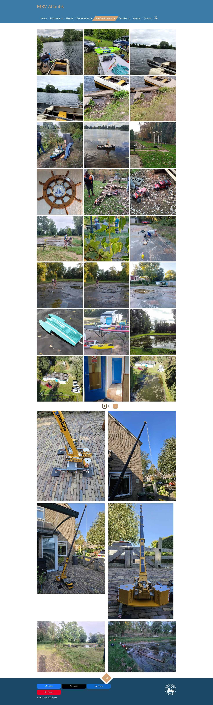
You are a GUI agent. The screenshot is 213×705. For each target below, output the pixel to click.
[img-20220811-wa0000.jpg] (106, 238)
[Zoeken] (156, 18)
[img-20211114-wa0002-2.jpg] (153, 192)
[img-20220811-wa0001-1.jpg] (153, 238)
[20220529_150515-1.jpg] (59, 51)
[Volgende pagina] (115, 406)
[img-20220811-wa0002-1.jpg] (153, 285)
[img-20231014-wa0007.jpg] (106, 378)
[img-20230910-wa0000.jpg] (106, 332)
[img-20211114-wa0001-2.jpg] (106, 192)
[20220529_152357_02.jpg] (153, 98)
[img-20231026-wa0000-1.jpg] (153, 332)
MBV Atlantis (50, 6)
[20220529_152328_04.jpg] (153, 51)
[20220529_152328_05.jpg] (59, 98)
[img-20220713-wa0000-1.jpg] (106, 285)
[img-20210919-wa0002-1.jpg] (106, 145)
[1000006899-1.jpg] (59, 192)
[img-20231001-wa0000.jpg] (59, 332)
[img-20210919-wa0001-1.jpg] (59, 145)
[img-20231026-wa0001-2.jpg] (59, 378)
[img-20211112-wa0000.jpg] (153, 145)
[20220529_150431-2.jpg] (106, 51)
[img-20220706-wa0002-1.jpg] (59, 238)
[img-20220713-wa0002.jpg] (59, 285)
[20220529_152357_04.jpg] (106, 98)
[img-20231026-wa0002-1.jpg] (153, 378)
